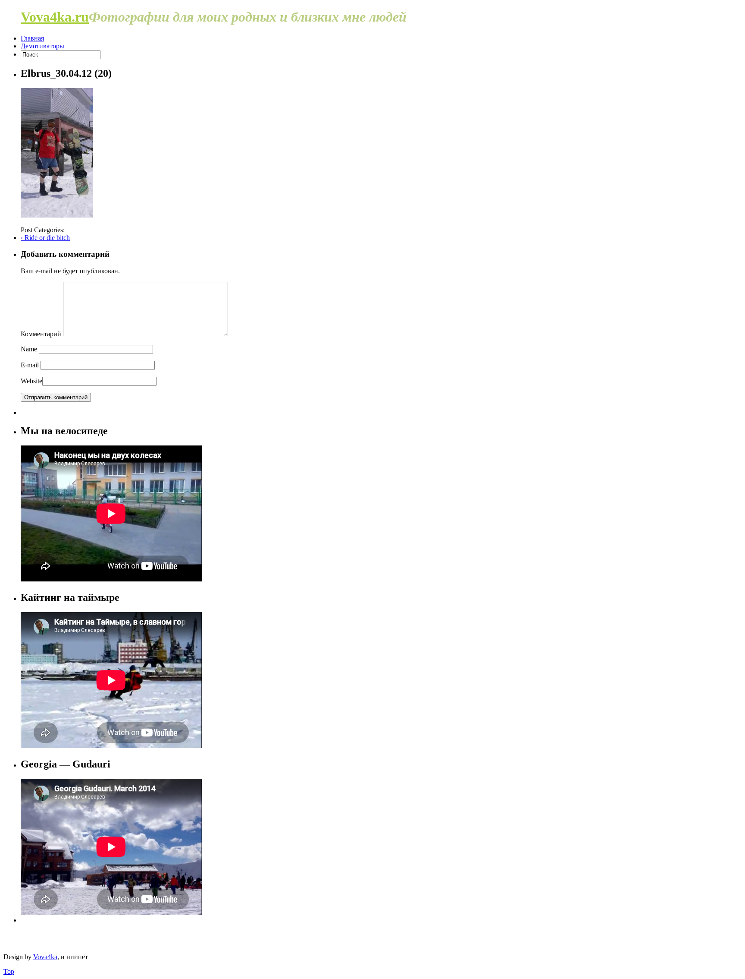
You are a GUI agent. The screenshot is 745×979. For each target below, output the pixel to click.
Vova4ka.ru (55, 17)
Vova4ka (45, 956)
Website (31, 381)
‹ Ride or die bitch (45, 237)
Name (29, 349)
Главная (32, 38)
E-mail (30, 365)
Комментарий (41, 334)
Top (8, 971)
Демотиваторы (42, 46)
